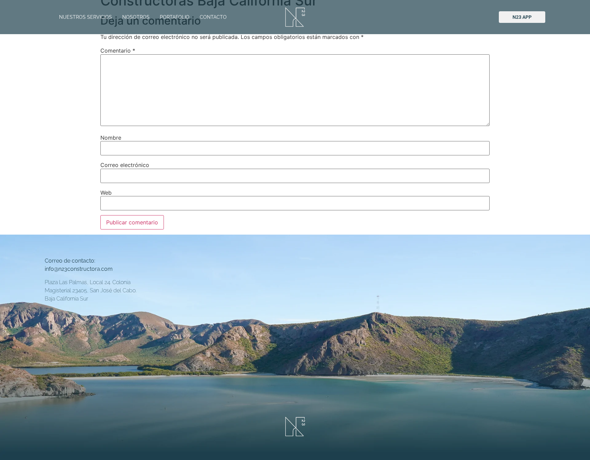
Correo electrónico (124, 165)
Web (106, 192)
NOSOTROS (136, 17)
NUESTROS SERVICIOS (85, 17)
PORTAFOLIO (174, 17)
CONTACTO (213, 17)
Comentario (117, 50)
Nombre (110, 137)
